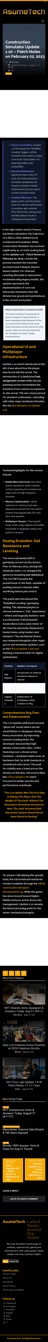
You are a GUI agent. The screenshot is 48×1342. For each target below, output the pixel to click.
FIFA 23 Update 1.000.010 (24, 648)
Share (9, 1319)
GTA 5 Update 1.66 (18, 776)
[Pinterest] (17, 973)
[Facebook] (5, 973)
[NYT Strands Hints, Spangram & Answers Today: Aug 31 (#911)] (24, 994)
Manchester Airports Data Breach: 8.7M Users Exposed (23, 1131)
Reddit (9, 1313)
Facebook (11, 1303)
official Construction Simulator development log (24, 887)
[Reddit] (4, 1313)
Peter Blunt (17, 1015)
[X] (11, 973)
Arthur (17, 1089)
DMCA (5, 1261)
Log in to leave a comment (24, 1199)
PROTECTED (14, 1261)
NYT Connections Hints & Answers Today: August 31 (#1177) (19, 1113)
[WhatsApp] (23, 973)
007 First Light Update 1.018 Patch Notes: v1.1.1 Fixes (24, 1084)
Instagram (11, 1306)
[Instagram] (4, 1306)
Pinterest (10, 1310)
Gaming (8, 73)
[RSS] (4, 1316)
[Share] (4, 1319)
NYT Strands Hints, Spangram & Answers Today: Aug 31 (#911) (24, 1009)
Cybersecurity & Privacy (11, 1127)
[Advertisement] (24, 114)
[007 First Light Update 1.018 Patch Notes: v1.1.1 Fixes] (24, 1068)
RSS (8, 1316)
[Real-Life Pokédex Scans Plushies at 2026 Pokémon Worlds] (24, 1031)
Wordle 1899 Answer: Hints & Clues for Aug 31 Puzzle (21, 1147)
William (14, 62)
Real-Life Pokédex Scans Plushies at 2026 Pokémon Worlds (24, 1046)
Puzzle (5, 1107)
